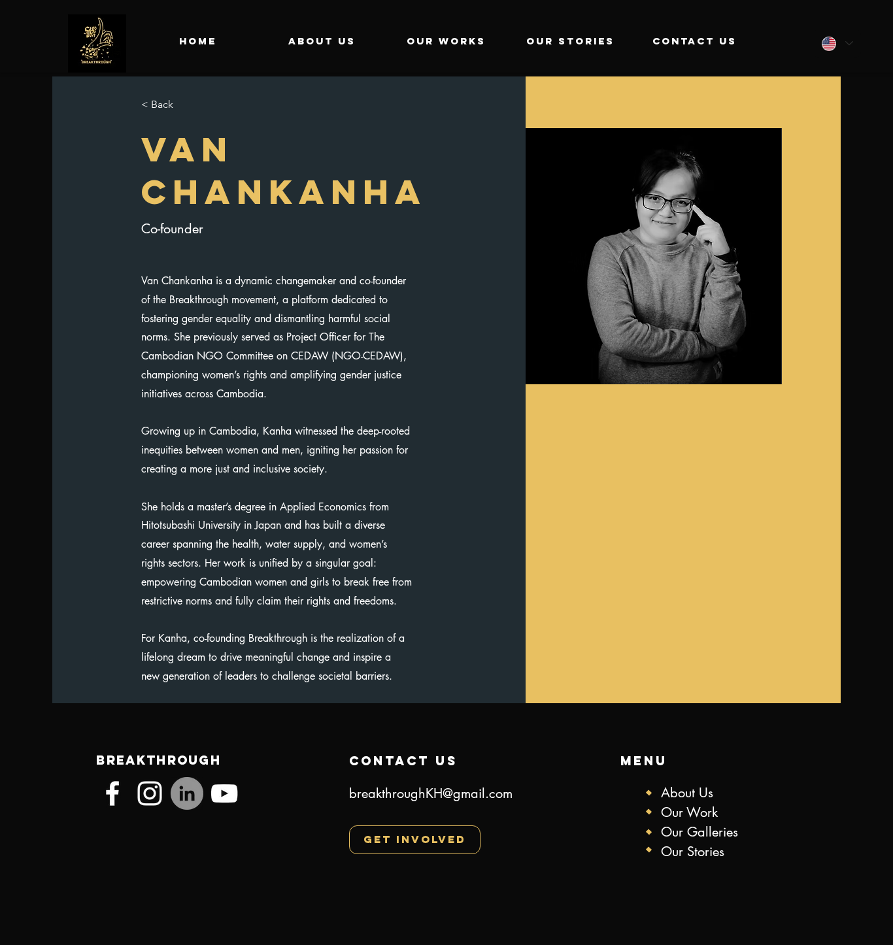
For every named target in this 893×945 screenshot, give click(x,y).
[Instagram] (149, 793)
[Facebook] (112, 793)
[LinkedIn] (187, 793)
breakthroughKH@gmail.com (431, 793)
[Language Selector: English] (837, 43)
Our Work (689, 812)
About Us (689, 792)
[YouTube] (224, 793)
